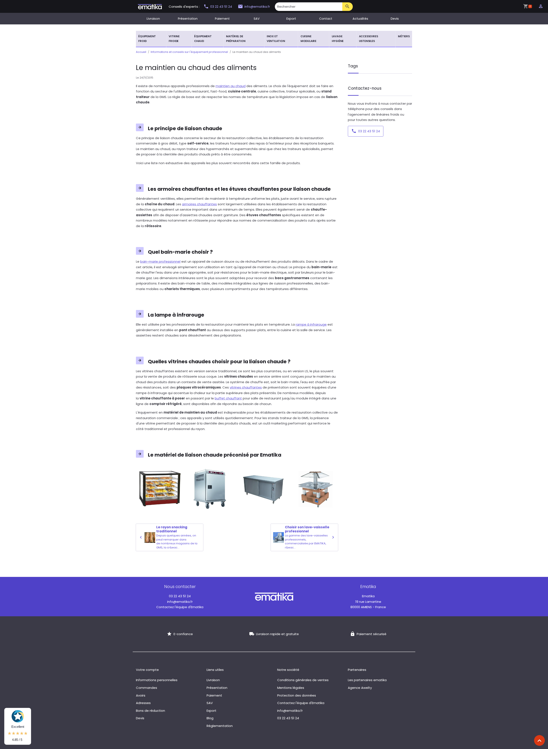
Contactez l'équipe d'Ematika (179, 607)
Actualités (360, 18)
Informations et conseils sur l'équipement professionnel (189, 52)
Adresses (143, 703)
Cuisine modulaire (308, 38)
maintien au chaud (231, 86)
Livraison (153, 18)
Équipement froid (147, 38)
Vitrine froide (174, 38)
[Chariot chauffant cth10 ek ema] (211, 489)
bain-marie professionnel (160, 261)
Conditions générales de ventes (303, 680)
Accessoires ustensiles (368, 38)
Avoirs (140, 695)
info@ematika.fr (257, 6)
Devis (395, 18)
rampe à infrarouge (311, 324)
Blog (210, 718)
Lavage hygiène (338, 38)
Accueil (141, 52)
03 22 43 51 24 (221, 6)
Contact (325, 18)
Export (291, 18)
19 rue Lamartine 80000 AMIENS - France (368, 601)
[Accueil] (150, 6)
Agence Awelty (360, 687)
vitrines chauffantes (246, 387)
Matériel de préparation (236, 38)
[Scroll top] (539, 740)
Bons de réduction (150, 710)
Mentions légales (290, 687)
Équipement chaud (203, 38)
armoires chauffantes (199, 204)
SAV (257, 18)
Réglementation (220, 726)
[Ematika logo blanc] (274, 596)
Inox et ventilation (276, 38)
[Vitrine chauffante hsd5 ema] (159, 489)
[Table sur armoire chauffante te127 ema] (263, 489)
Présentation (188, 18)
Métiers (404, 36)
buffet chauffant (228, 398)
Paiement (222, 18)
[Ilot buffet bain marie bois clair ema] (315, 489)
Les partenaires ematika (367, 680)
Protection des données (296, 695)
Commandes (146, 687)
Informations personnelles (156, 680)
